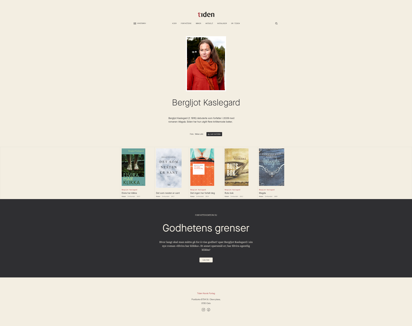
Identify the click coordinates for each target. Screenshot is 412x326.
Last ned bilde (215, 134)
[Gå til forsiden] (206, 14)
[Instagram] (203, 309)
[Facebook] (208, 309)
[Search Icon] (276, 23)
